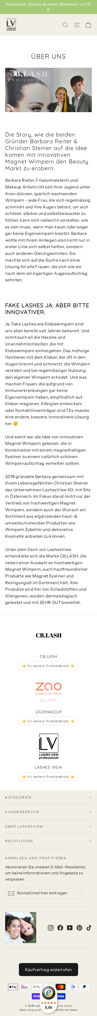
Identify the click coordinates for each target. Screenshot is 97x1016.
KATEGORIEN (18, 797)
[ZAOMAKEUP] (49, 691)
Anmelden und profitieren (35, 858)
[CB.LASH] (49, 636)
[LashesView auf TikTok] (89, 927)
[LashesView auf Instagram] (51, 927)
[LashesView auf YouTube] (70, 927)
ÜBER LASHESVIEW (24, 826)
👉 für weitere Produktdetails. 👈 (48, 666)
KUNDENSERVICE (22, 812)
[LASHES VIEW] (49, 747)
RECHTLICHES (19, 841)
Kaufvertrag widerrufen (48, 969)
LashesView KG (57, 489)
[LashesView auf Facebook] (60, 927)
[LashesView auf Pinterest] (79, 927)
